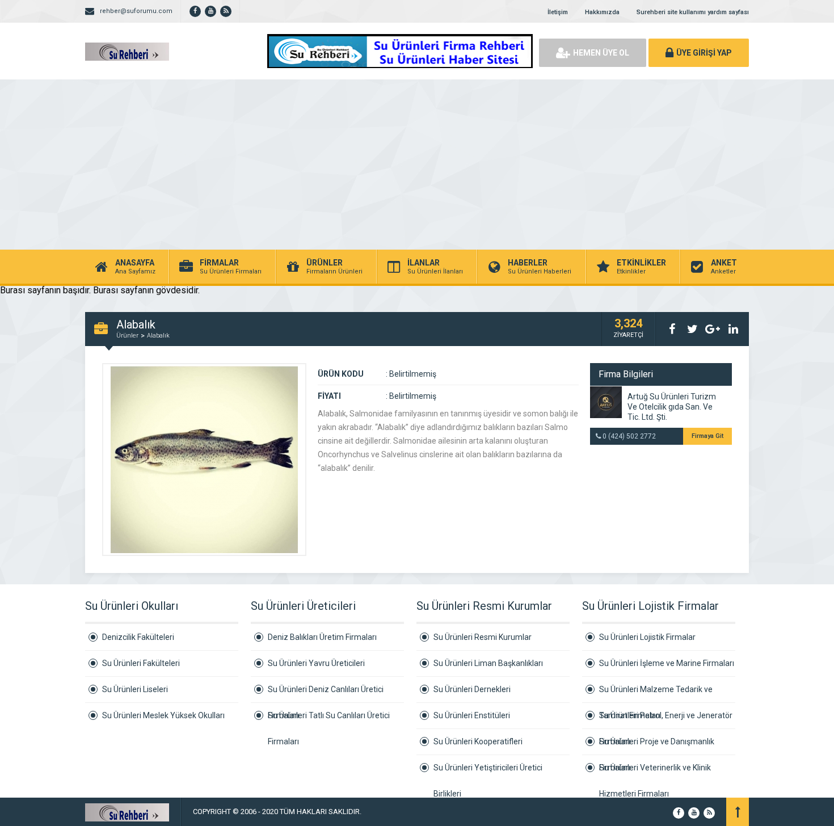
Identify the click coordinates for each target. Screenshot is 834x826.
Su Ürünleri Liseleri (135, 689)
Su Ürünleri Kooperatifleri (478, 741)
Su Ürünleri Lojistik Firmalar (647, 637)
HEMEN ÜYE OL (601, 52)
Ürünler (127, 335)
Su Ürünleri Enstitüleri (471, 715)
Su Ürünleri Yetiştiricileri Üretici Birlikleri (487, 772)
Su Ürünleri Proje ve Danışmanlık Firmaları (656, 746)
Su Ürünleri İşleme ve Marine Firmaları (666, 663)
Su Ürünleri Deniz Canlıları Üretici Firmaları (326, 694)
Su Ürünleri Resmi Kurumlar (482, 637)
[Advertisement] (417, 164)
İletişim (557, 12)
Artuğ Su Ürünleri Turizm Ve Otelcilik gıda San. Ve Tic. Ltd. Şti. (671, 407)
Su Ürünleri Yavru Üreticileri (316, 663)
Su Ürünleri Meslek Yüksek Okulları (163, 715)
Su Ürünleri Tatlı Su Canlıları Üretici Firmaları (329, 719)
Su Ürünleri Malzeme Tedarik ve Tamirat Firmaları (656, 694)
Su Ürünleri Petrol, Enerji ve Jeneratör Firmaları (665, 720)
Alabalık (158, 335)
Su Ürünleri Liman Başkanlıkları (488, 663)
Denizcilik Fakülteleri (138, 637)
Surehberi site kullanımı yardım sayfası (693, 12)
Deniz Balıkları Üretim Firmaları (322, 637)
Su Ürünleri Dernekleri (472, 689)
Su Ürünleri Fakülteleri (141, 663)
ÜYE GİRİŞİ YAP (704, 52)
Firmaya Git (707, 436)
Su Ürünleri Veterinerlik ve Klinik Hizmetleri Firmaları (655, 772)
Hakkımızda (602, 12)
